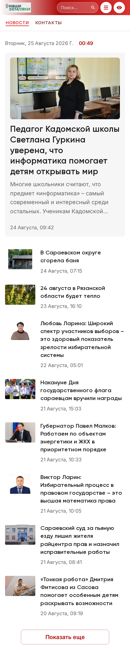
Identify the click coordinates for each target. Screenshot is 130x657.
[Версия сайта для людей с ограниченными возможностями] (119, 7)
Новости (17, 22)
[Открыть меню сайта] (106, 7)
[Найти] (93, 8)
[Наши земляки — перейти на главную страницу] (29, 8)
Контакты (48, 22)
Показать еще (65, 637)
